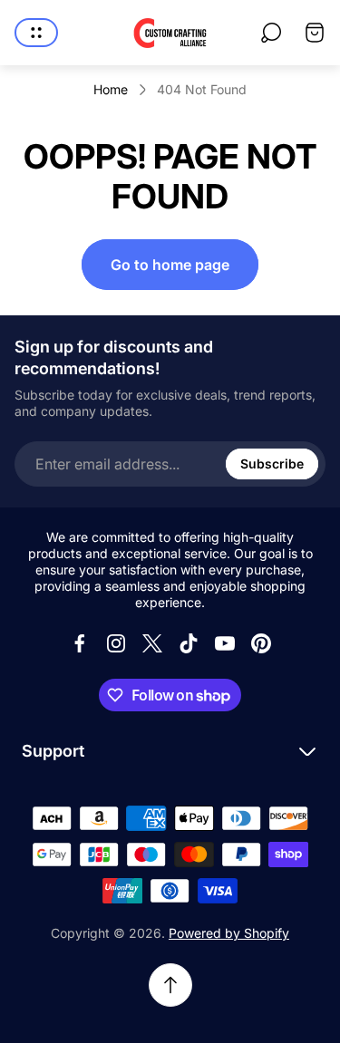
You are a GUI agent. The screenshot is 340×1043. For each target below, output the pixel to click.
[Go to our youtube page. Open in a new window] (225, 643)
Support (53, 750)
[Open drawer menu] (36, 32)
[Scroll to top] (170, 985)
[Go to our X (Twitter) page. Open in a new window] (152, 643)
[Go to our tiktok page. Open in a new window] (188, 643)
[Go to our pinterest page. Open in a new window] (261, 643)
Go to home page (170, 265)
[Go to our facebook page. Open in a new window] (80, 643)
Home (110, 89)
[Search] (271, 33)
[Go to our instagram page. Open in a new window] (116, 643)
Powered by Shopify (229, 933)
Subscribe (272, 463)
